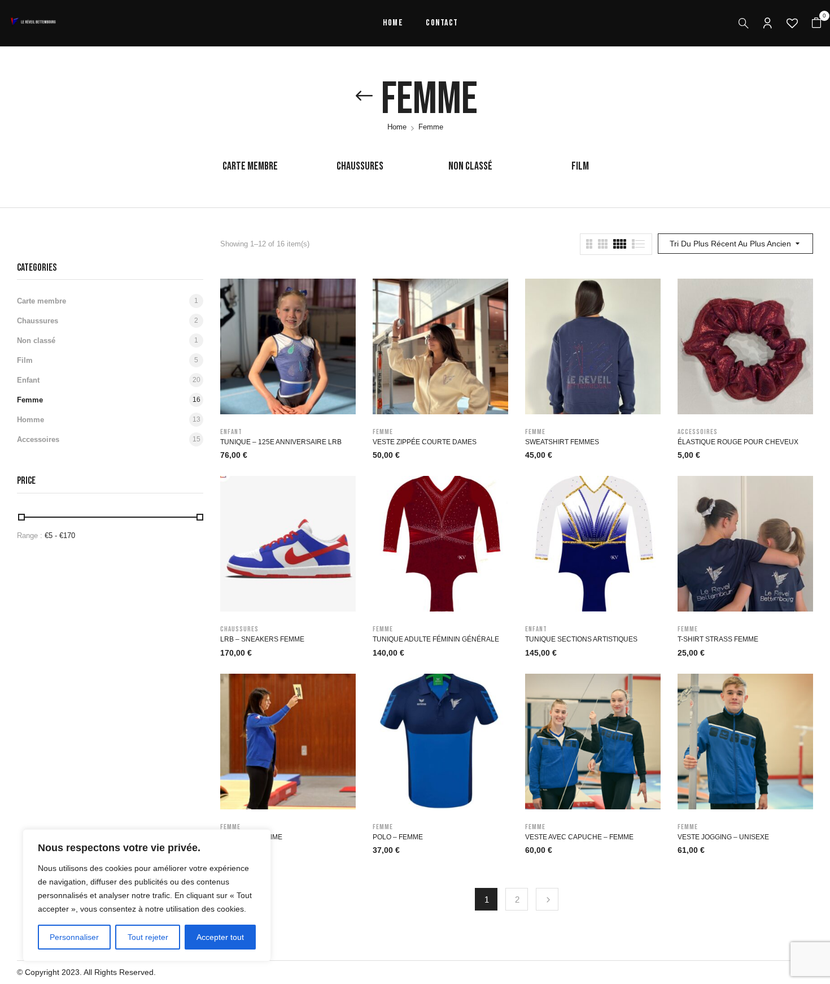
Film (580, 166)
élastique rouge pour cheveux (738, 442)
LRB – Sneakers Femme (262, 639)
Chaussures (360, 166)
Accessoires (38, 439)
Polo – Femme (398, 837)
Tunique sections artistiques (581, 639)
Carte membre (250, 166)
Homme (30, 419)
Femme (30, 400)
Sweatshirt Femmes (562, 442)
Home (397, 127)
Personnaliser (74, 937)
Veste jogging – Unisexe (723, 837)
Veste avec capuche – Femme (579, 837)
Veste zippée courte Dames (425, 442)
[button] (816, 23)
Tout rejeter (148, 937)
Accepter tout (220, 937)
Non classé (470, 166)
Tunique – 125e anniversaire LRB (281, 442)
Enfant (28, 380)
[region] (147, 895)
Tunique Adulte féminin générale (436, 639)
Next (547, 899)
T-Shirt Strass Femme (718, 639)
